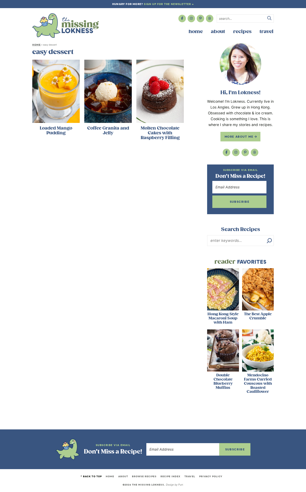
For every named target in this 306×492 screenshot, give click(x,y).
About (218, 31)
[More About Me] (240, 64)
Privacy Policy (210, 476)
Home (196, 31)
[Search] (269, 240)
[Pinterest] (200, 18)
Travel (266, 31)
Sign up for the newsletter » (169, 4)
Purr (180, 484)
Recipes (242, 31)
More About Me (239, 136)
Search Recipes (240, 229)
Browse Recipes (144, 476)
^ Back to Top (91, 476)
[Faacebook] (182, 18)
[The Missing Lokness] (65, 25)
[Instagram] (191, 18)
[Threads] (209, 18)
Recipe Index (170, 476)
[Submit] (269, 19)
